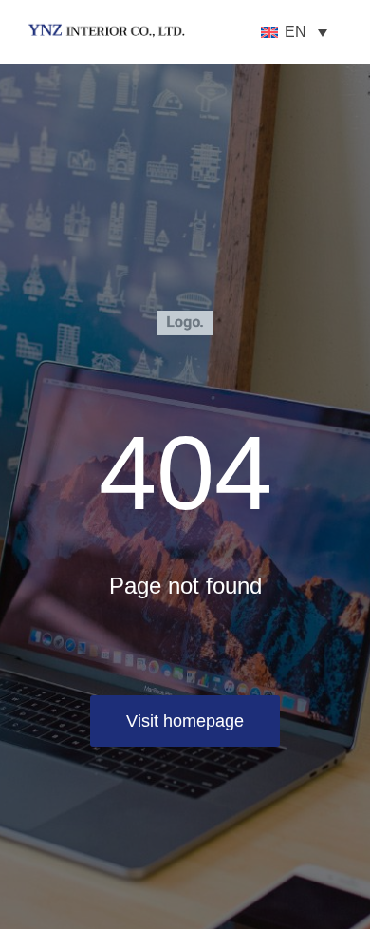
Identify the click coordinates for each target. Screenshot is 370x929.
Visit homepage (185, 720)
